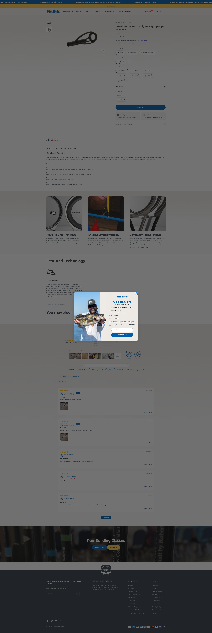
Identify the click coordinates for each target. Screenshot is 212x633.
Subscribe (122, 335)
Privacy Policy (131, 324)
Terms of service (113, 325)
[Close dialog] (136, 294)
